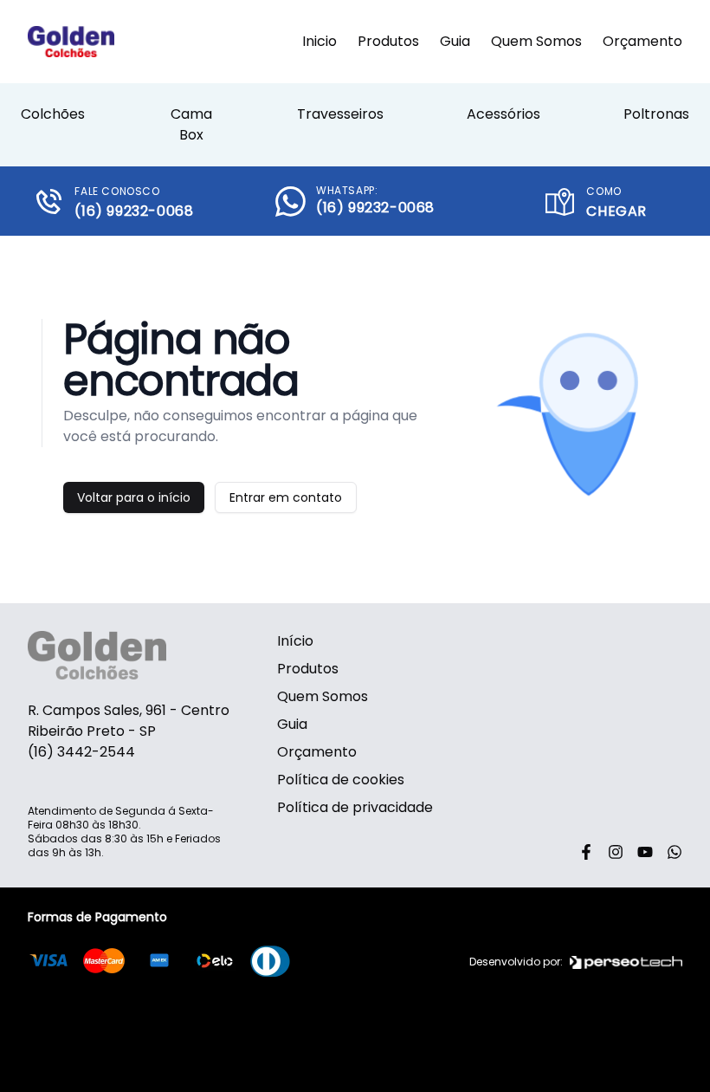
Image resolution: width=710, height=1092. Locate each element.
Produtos (388, 41)
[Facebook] (586, 852)
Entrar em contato (285, 497)
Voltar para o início (133, 497)
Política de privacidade (355, 807)
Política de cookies (340, 780)
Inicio (319, 41)
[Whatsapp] (674, 852)
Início (295, 641)
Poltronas (656, 114)
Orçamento (642, 41)
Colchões (53, 114)
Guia (455, 41)
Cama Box (191, 124)
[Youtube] (645, 852)
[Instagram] (615, 852)
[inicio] (71, 41)
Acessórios (503, 114)
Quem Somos (536, 41)
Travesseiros (340, 114)
